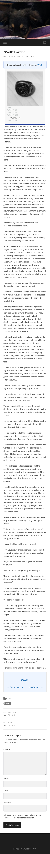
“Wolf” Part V (12, 120)
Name (6, 778)
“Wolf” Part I (12, 110)
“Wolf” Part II (12, 112)
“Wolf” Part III (12, 115)
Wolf (39, 65)
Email (6, 790)
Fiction (10, 698)
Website (7, 802)
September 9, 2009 (11, 57)
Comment (8, 749)
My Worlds (25, 849)
